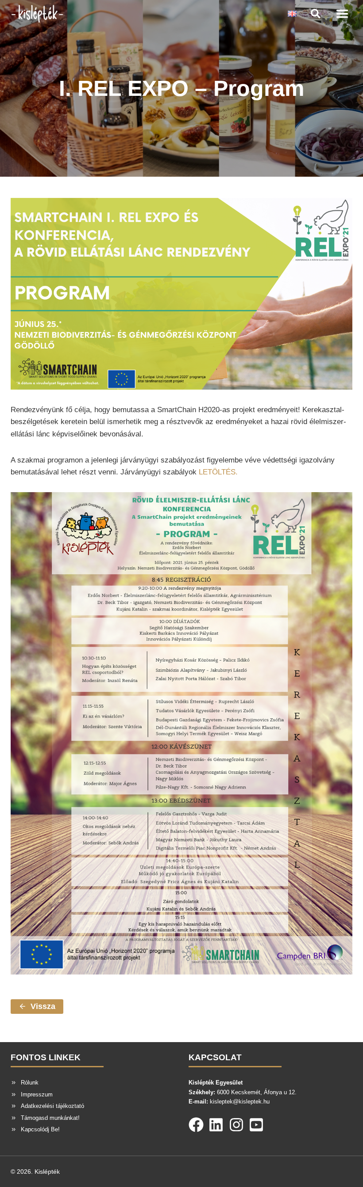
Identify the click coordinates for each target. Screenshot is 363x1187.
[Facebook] (196, 1123)
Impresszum (37, 1094)
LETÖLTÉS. (218, 472)
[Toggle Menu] (342, 14)
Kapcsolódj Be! (40, 1129)
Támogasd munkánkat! (50, 1118)
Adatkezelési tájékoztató (52, 1106)
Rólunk (30, 1082)
